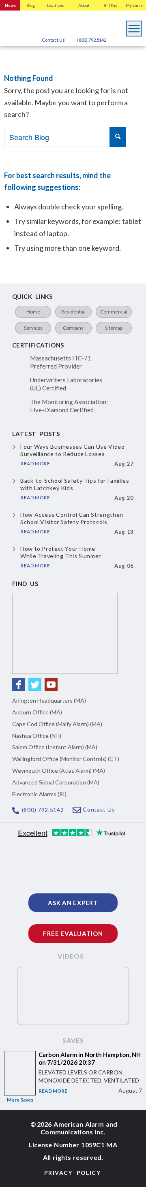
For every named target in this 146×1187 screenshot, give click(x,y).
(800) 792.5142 (91, 40)
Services (33, 328)
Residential (73, 312)
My (134, 5)
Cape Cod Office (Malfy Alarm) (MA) (57, 723)
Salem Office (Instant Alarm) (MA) (54, 747)
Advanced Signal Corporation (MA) (55, 782)
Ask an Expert (73, 902)
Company (73, 328)
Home (33, 312)
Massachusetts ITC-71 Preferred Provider (60, 362)
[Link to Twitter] (34, 684)
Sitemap (113, 328)
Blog (30, 5)
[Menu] (134, 26)
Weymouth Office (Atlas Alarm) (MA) (58, 770)
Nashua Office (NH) (36, 735)
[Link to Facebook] (18, 684)
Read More (53, 1091)
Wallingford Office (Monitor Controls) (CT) (65, 758)
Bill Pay (110, 5)
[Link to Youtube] (51, 684)
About (84, 5)
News (10, 5)
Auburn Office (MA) (37, 712)
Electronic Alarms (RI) (39, 794)
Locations (55, 5)
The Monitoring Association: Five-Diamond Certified (69, 405)
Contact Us (53, 40)
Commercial (113, 312)
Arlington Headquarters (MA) (49, 700)
